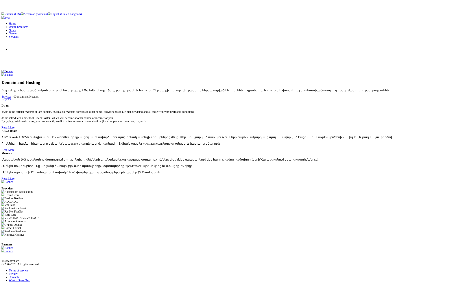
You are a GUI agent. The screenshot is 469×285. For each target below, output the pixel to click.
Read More (8, 127)
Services (6, 96)
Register (6, 98)
